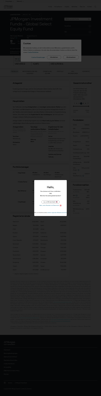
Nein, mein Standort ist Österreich (49, 205)
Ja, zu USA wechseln (49, 202)
